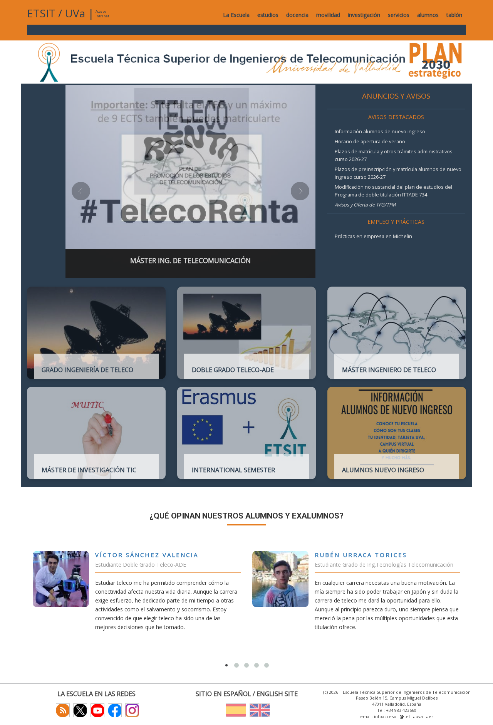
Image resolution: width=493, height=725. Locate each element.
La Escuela (236, 14)
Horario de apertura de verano (370, 141)
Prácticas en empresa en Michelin (373, 236)
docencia (297, 14)
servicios (398, 14)
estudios (267, 14)
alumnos (428, 14)
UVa (75, 13)
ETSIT (41, 13)
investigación (364, 14)
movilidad (328, 14)
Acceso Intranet (102, 13)
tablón (454, 14)
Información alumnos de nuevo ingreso (380, 131)
